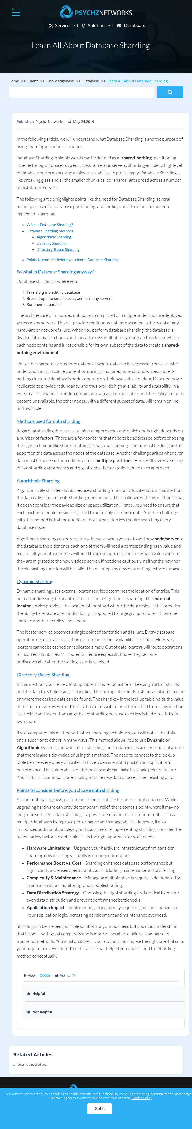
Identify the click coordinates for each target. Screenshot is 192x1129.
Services (63, 25)
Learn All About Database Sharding (138, 80)
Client (33, 80)
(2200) (45, 975)
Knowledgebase (60, 80)
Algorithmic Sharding (54, 237)
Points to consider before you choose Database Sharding (73, 259)
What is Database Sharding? (50, 224)
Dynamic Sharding (51, 243)
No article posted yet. (32, 1064)
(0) (74, 975)
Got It (100, 1108)
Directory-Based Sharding (58, 249)
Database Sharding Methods (50, 231)
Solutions (98, 25)
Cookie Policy (142, 1098)
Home (13, 80)
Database (90, 80)
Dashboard (135, 25)
